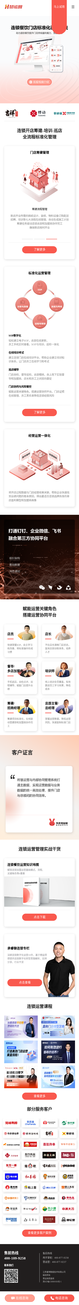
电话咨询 (61, 1298)
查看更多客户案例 (39, 1232)
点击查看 (25, 982)
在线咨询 (22, 1298)
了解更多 (40, 249)
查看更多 (40, 1096)
